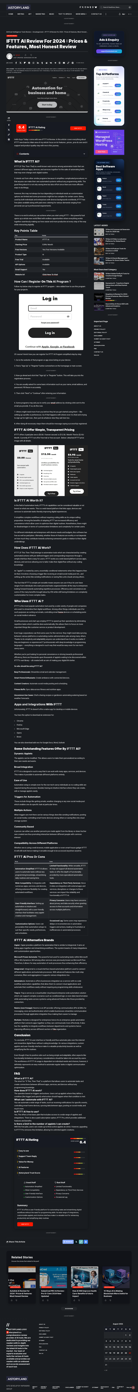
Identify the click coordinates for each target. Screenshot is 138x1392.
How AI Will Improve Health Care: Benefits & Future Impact (84, 1293)
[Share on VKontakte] (51, 63)
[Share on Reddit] (46, 63)
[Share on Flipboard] (25, 63)
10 (106, 1347)
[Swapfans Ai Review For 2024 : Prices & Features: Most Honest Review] (99, 297)
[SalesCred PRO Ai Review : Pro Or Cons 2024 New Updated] (53, 1277)
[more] (106, 14)
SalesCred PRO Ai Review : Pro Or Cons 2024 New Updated (53, 1293)
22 (126, 1353)
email (53, 403)
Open (118, 180)
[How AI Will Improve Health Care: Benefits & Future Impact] (84, 1277)
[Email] (64, 63)
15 (126, 1347)
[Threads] (92, 7)
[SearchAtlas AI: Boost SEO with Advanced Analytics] (99, 306)
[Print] (73, 63)
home (60, 612)
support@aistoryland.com (109, 51)
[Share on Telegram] (55, 63)
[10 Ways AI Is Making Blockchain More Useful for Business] (116, 1277)
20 (118, 1353)
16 (130, 1347)
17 (106, 1353)
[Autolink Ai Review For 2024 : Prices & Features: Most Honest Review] (22, 1277)
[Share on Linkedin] (38, 63)
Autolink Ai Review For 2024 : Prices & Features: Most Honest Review (21, 1293)
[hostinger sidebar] (109, 142)
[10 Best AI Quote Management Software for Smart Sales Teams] (99, 261)
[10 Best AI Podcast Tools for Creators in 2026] (99, 251)
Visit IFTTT (78, 128)
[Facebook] (80, 7)
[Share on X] (20, 63)
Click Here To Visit (50, 275)
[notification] (120, 14)
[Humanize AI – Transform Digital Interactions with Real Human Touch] (99, 286)
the (54, 1029)
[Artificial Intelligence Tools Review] (18, 7)
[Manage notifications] (133, 1387)
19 (114, 1353)
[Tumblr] (90, 7)
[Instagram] (85, 7)
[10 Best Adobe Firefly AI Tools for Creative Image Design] (99, 276)
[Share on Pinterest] (29, 63)
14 (122, 1347)
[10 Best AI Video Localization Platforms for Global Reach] (99, 241)
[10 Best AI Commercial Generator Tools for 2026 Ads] (99, 232)
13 (118, 1347)
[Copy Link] (68, 63)
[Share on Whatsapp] (33, 63)
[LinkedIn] (88, 7)
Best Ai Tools (110, 234)
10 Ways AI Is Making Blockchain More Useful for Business (116, 1293)
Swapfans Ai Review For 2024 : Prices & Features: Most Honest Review (117, 296)
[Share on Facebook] (16, 63)
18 (110, 1353)
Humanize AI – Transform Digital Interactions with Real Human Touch (117, 285)
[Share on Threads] (59, 63)
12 (114, 1347)
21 (122, 1353)
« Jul (105, 1370)
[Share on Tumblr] (42, 63)
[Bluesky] (95, 7)
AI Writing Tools (111, 278)
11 (110, 1347)
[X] (82, 7)
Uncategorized (12, 35)
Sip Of (18, 55)
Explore (118, 85)
